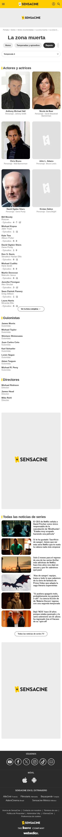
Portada (6, 30)
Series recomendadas (26, 30)
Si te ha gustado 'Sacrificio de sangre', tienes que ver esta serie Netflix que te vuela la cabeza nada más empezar (46, 543)
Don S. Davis (8, 254)
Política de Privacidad (16, 813)
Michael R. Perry (10, 367)
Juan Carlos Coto (10, 342)
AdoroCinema (12, 800)
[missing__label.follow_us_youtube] (10, 761)
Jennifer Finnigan (11, 282)
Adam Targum (9, 361)
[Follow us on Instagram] (35, 761)
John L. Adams (46, 161)
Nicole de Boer (46, 111)
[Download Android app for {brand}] (35, 780)
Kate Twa (6, 235)
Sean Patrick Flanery (12, 291)
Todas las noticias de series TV (31, 634)
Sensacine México (41, 800)
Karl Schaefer (8, 348)
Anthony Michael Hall (16, 111)
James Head (8, 391)
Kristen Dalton (46, 209)
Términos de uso (50, 810)
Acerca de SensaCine (11, 810)
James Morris (8, 323)
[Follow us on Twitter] (27, 761)
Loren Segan (8, 355)
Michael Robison (10, 385)
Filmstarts (25, 796)
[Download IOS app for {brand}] (26, 780)
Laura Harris (8, 300)
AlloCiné (7, 796)
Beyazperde (47, 796)
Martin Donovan (10, 273)
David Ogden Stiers (16, 209)
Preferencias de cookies (31, 816)
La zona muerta (41, 30)
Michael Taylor (9, 329)
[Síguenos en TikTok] (43, 761)
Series (13, 30)
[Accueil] (28, 4)
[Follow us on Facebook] (18, 761)
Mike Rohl (7, 398)
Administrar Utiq (33, 813)
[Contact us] (52, 761)
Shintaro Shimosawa (12, 336)
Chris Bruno (15, 161)
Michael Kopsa (9, 226)
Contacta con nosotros (32, 810)
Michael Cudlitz (9, 263)
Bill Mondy (7, 217)
